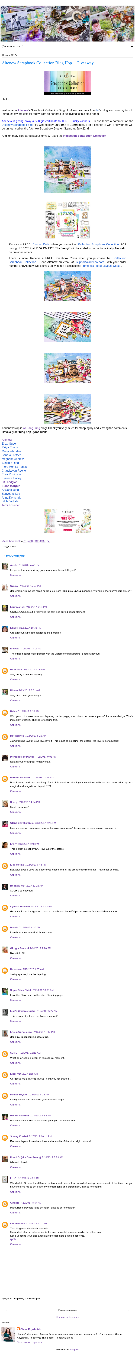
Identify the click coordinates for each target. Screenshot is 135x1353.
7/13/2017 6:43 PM (35, 864)
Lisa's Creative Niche (22, 1011)
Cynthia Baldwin (20, 906)
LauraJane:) (17, 606)
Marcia (14, 927)
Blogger (74, 1349)
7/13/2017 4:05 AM (34, 669)
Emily (13, 843)
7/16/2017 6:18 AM (38, 1094)
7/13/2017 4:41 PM (45, 822)
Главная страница (67, 1310)
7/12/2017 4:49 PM (29, 565)
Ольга (14, 585)
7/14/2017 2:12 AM (41, 906)
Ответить (15, 575)
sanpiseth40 (17, 1223)
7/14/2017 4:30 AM (29, 927)
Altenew (23, 110)
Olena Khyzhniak (30, 1329)
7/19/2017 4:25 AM (28, 1178)
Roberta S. (16, 669)
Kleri (13, 1073)
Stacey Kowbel (19, 1136)
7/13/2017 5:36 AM (28, 711)
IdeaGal (14, 648)
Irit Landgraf (9, 482)
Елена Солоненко (21, 1031)
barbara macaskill (20, 777)
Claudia (14, 1202)
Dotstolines (17, 735)
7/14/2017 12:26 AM (32, 885)
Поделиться (10, 546)
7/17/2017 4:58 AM (40, 1115)
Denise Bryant (18, 1094)
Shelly (14, 802)
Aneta (13, 565)
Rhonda (15, 885)
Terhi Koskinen (11, 505)
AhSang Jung (31, 428)
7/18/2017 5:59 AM (52, 1157)
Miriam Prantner (19, 1115)
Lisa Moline (17, 864)
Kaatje (14, 627)
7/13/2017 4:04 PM (29, 802)
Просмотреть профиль (30, 1342)
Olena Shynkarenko (22, 822)
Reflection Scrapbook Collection (85, 135)
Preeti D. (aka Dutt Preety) (25, 1157)
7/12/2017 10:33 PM (30, 627)
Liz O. (13, 1178)
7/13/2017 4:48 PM (28, 843)
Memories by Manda (22, 756)
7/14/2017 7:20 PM (40, 948)
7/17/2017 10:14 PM (40, 1136)
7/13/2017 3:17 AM (30, 648)
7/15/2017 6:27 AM (46, 1011)
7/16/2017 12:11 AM (29, 1052)
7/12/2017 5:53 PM (30, 585)
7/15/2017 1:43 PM (44, 1031)
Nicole (14, 690)
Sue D (13, 1052)
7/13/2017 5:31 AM (29, 690)
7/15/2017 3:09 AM (43, 990)
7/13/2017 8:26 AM (35, 735)
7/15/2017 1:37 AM (33, 969)
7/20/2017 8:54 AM (30, 1202)
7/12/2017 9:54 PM (36, 606)
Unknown (16, 969)
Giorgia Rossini (19, 948)
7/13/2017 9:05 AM (45, 756)
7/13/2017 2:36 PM (43, 777)
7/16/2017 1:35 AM (27, 1073)
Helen (13, 711)
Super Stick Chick (20, 990)
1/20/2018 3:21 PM (36, 1223)
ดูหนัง (13, 1239)
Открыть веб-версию (67, 1317)
